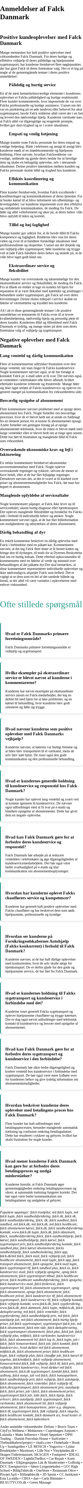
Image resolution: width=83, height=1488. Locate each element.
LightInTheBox (35, 1458)
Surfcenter (58, 1438)
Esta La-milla (9, 1478)
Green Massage (40, 1482)
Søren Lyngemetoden (45, 1466)
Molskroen (34, 1431)
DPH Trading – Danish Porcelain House (36, 1436)
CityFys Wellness (12, 1431)
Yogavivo (56, 1446)
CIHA (26, 1478)
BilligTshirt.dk (23, 1470)
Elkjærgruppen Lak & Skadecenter (40, 1462)
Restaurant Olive (64, 1470)
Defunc (49, 1427)
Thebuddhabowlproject (16, 1442)
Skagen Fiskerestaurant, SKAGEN (24, 1454)
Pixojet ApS (8, 1474)
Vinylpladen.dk (63, 1450)
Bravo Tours (66, 1427)
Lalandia (6, 1434)
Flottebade (61, 1442)
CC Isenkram (68, 1474)
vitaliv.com (43, 1442)
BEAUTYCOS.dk (13, 1482)
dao (36, 1478)
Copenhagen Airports (60, 1431)
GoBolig (74, 1462)
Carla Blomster (52, 1478)
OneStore (42, 1470)
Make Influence (26, 1434)
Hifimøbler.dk (29, 1474)
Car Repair (56, 1458)
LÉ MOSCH (37, 1446)
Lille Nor (43, 1450)
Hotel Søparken (51, 1434)
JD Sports (49, 1474)
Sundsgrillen (16, 1446)
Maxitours (27, 1450)
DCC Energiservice (13, 1466)
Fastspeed (59, 1454)
